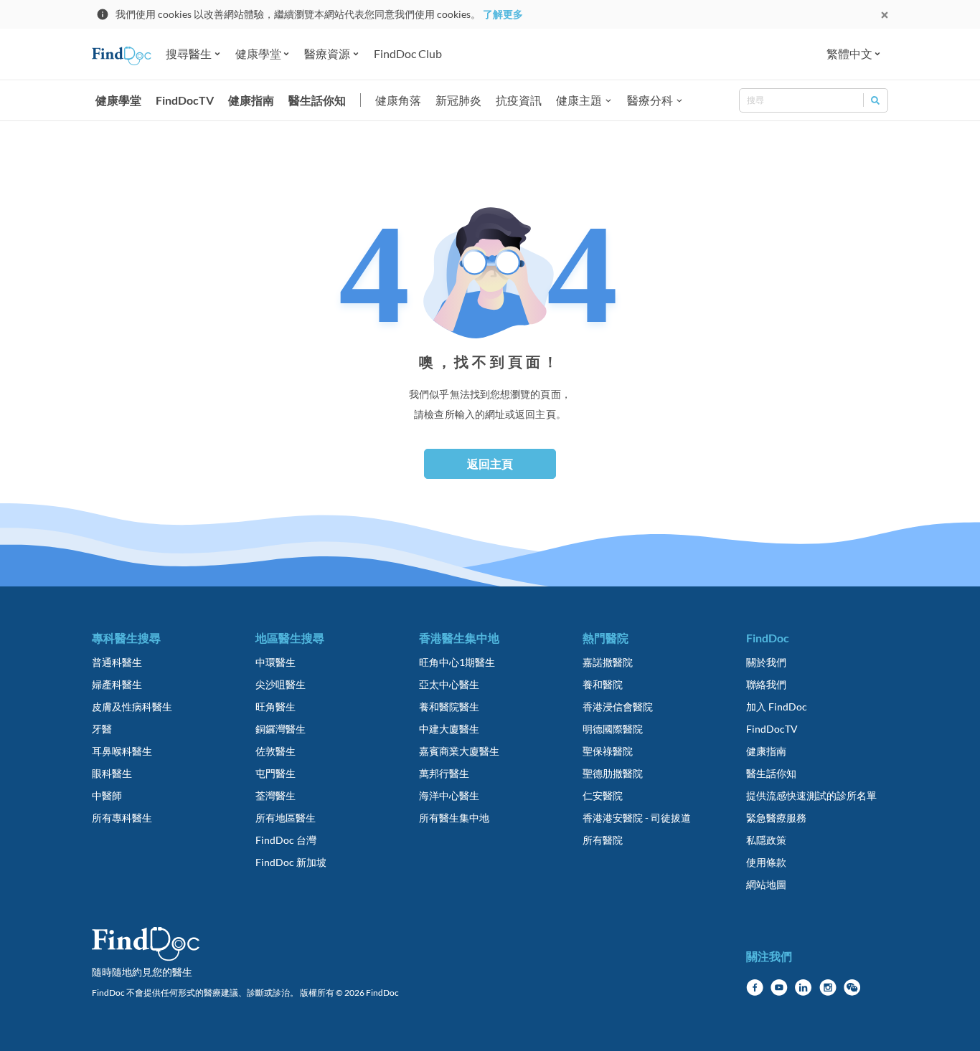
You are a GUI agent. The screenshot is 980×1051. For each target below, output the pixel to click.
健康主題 (579, 100)
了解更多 (503, 14)
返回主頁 (490, 463)
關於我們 (766, 662)
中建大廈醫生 (449, 729)
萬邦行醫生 (444, 773)
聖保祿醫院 (608, 751)
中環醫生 (275, 662)
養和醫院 (603, 684)
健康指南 (251, 100)
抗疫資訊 (519, 100)
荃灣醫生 (275, 795)
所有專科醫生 (122, 818)
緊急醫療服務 (776, 818)
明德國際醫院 (613, 729)
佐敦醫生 (275, 751)
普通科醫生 (117, 662)
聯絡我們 (766, 684)
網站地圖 (766, 884)
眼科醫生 (112, 773)
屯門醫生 (275, 773)
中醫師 (107, 795)
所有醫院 (603, 840)
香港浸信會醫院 (618, 706)
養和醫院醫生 (449, 706)
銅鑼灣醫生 (280, 729)
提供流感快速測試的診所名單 (811, 795)
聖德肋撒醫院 (613, 773)
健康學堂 (118, 100)
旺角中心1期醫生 (457, 662)
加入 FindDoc (776, 706)
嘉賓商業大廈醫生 (459, 751)
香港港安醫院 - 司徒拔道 (637, 818)
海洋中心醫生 (449, 795)
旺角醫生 (275, 706)
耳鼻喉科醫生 (122, 751)
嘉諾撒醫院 (608, 662)
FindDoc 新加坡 (290, 862)
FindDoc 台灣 (285, 840)
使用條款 (766, 862)
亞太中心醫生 (449, 684)
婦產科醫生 (117, 684)
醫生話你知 (317, 100)
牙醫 (102, 729)
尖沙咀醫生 (280, 684)
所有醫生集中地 (454, 818)
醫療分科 (650, 100)
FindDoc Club (408, 53)
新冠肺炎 (458, 100)
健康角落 (398, 100)
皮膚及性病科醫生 (132, 706)
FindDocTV (185, 100)
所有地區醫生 (285, 818)
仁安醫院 (603, 795)
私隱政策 (766, 840)
